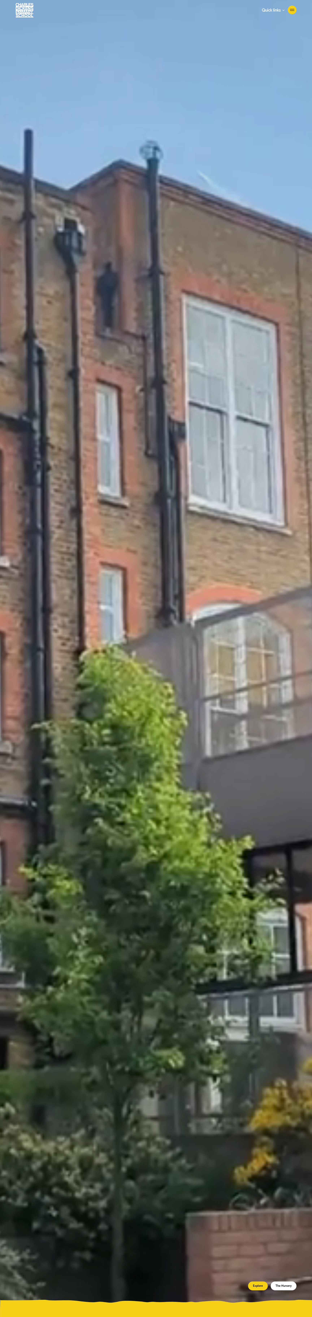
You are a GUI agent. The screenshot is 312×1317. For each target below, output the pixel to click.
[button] (273, 10)
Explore (258, 1286)
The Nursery (284, 1286)
